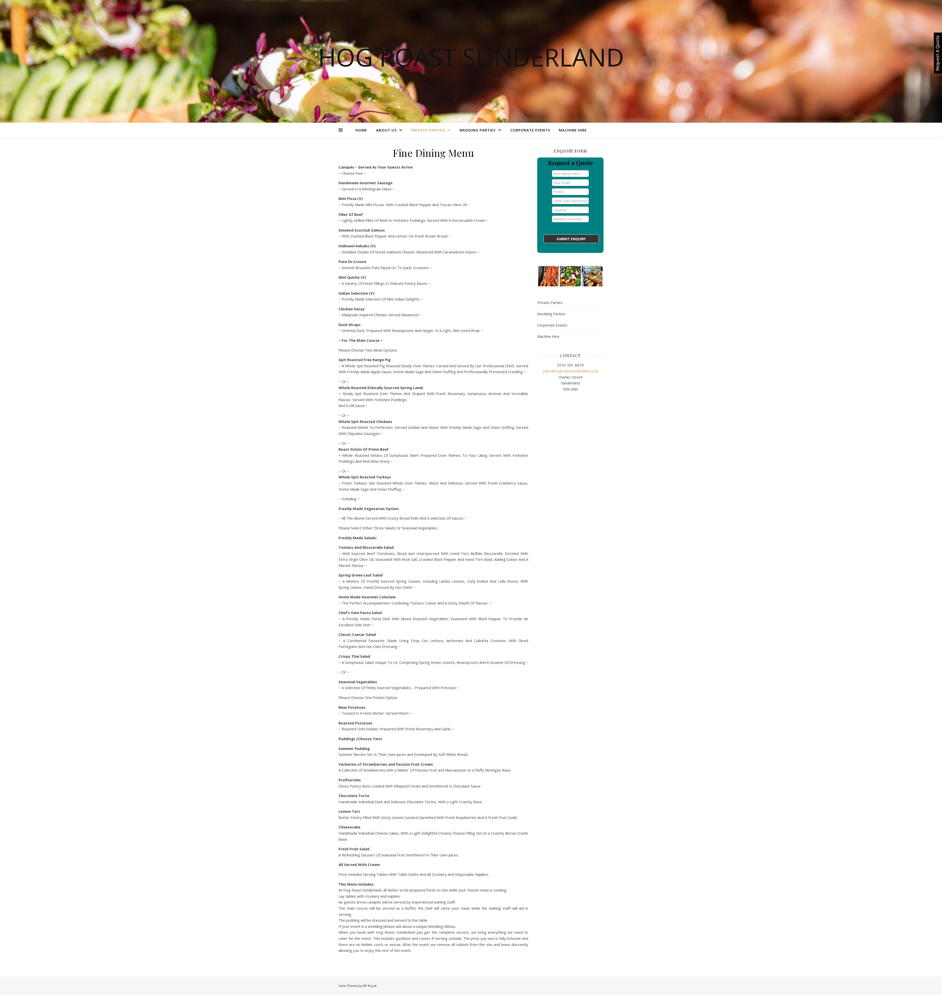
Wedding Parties (477, 130)
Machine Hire (573, 130)
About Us (386, 130)
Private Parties (428, 130)
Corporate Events (530, 130)
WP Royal (369, 985)
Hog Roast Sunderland (471, 57)
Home (361, 130)
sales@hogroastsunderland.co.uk (570, 370)
